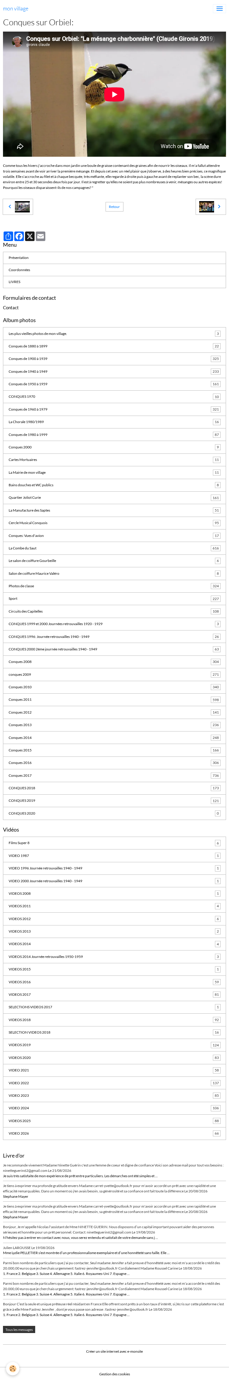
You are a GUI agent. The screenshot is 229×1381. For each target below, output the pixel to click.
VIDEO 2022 (114, 1083)
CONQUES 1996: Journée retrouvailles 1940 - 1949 (114, 636)
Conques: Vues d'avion (114, 535)
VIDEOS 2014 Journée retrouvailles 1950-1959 (114, 956)
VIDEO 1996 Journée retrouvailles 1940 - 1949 (114, 868)
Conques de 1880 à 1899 (114, 346)
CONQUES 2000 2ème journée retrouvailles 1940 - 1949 (114, 649)
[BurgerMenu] (219, 8)
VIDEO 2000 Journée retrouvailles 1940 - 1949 (114, 881)
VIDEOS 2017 (114, 994)
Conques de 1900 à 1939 (114, 358)
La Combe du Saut (114, 548)
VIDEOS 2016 (114, 982)
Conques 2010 (114, 687)
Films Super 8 (114, 843)
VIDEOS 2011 (114, 906)
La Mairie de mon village (114, 472)
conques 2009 (114, 674)
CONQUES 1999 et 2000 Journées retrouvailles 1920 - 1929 (114, 624)
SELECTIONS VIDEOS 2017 (114, 1007)
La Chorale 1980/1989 (114, 422)
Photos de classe (114, 586)
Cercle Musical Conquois (114, 523)
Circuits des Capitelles (114, 611)
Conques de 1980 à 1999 (114, 434)
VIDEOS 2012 (114, 918)
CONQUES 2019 (114, 800)
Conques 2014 (114, 737)
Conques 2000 (114, 447)
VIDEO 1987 (114, 855)
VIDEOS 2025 (114, 1121)
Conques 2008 (114, 661)
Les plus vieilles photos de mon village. (114, 333)
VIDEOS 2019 (114, 1045)
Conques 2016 (114, 762)
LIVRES (14, 281)
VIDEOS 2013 (114, 931)
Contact (11, 307)
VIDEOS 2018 (114, 1020)
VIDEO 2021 (114, 1070)
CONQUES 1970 (114, 396)
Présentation (19, 257)
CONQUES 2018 (114, 788)
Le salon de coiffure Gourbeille (114, 560)
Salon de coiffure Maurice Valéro (114, 573)
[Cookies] (12, 1368)
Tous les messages (19, 1329)
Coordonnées (19, 270)
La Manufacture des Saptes (114, 510)
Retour (114, 206)
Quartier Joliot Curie (114, 497)
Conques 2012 (114, 712)
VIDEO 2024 (114, 1108)
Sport (114, 598)
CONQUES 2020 (114, 813)
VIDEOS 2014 (114, 944)
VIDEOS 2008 (114, 893)
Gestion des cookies (114, 1374)
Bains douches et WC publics (114, 485)
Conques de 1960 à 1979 (114, 409)
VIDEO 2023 (114, 1095)
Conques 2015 (114, 750)
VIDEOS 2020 (114, 1057)
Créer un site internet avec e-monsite (114, 1351)
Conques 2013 (114, 725)
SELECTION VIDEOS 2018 (114, 1032)
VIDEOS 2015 (114, 969)
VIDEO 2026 (114, 1133)
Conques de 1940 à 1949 (114, 371)
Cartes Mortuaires (114, 459)
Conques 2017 (114, 775)
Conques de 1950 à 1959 (114, 384)
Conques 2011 (114, 699)
